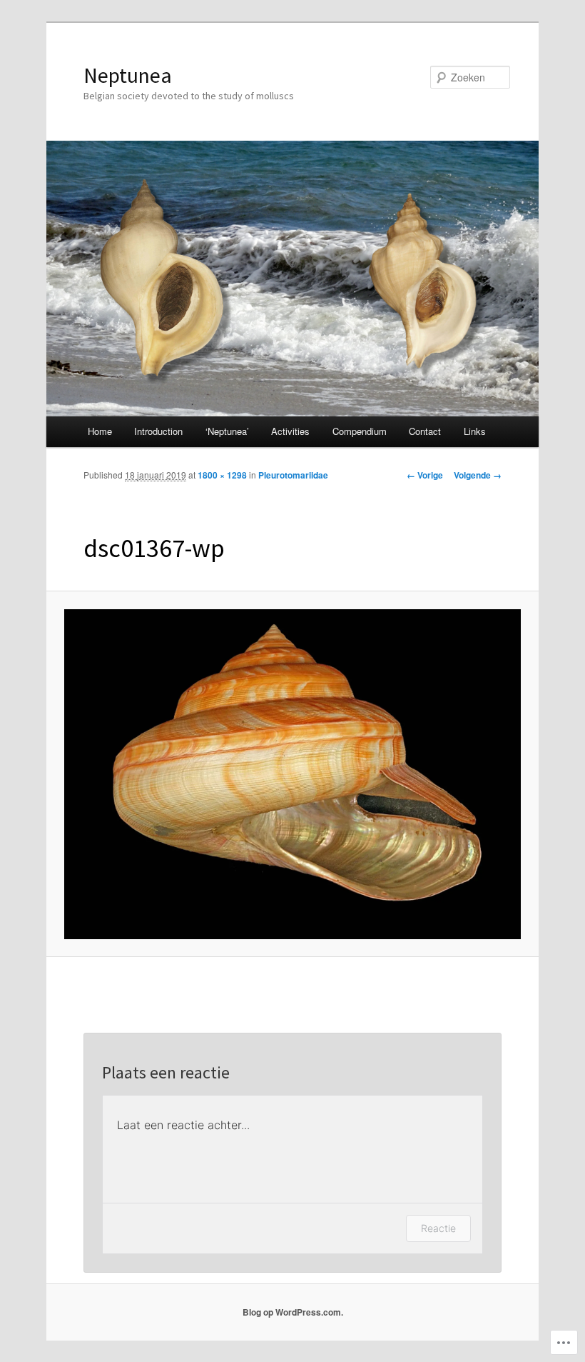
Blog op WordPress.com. (293, 1312)
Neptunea (127, 75)
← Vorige (425, 475)
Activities (290, 431)
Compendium (359, 431)
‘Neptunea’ (227, 431)
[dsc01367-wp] (293, 774)
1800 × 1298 (222, 475)
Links (475, 431)
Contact (425, 431)
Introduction (158, 431)
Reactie (438, 1228)
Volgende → (478, 475)
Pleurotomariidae (293, 475)
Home (100, 431)
